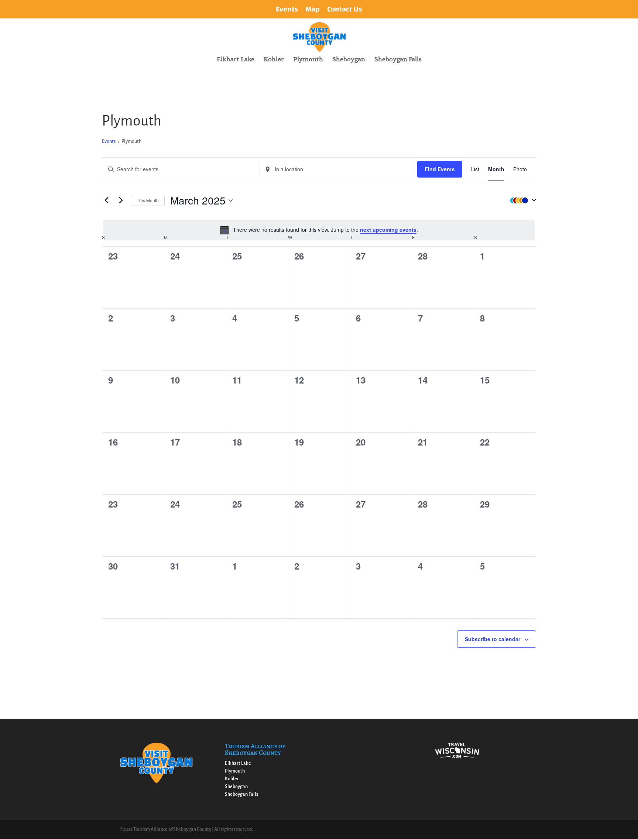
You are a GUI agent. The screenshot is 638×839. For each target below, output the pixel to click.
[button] (521, 200)
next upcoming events (388, 229)
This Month (148, 200)
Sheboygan (348, 59)
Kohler (274, 59)
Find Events (440, 169)
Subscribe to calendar (492, 639)
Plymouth (308, 59)
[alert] (319, 230)
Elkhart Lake (235, 59)
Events (287, 11)
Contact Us (344, 11)
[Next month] (120, 200)
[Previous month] (106, 200)
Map (312, 11)
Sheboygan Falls (398, 59)
